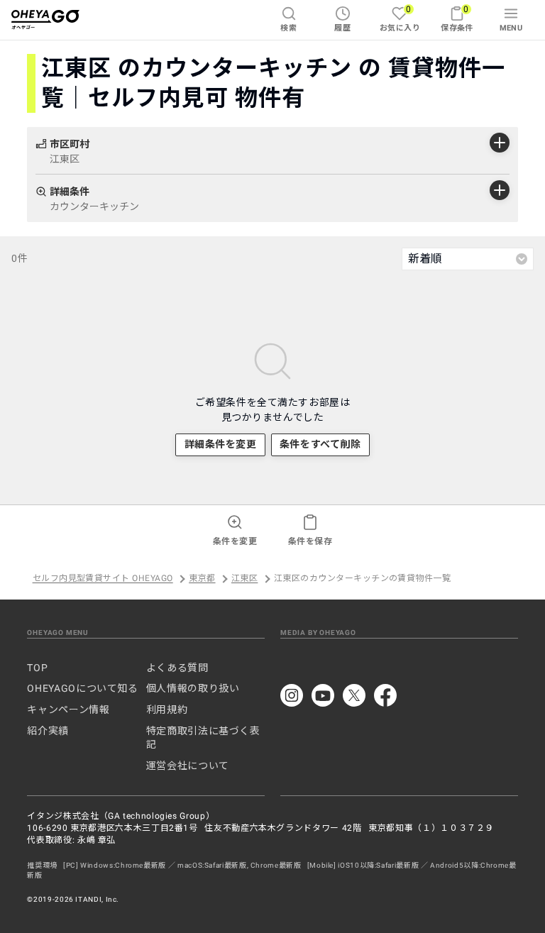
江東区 (244, 579)
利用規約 (167, 709)
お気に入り (400, 18)
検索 (288, 28)
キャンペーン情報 (68, 709)
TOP (37, 667)
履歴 (342, 28)
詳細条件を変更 (221, 444)
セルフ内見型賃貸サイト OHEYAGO (103, 579)
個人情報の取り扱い (193, 688)
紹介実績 (48, 730)
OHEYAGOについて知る (82, 688)
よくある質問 (177, 667)
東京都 (202, 579)
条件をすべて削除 (320, 444)
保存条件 (457, 18)
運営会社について (187, 765)
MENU (511, 28)
